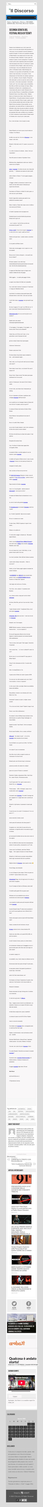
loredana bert (12, 1114)
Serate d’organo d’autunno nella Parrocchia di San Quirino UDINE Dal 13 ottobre (21, 1248)
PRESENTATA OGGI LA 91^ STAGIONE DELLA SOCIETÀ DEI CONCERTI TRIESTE (21, 1189)
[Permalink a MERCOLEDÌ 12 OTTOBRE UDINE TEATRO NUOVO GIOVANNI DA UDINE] (22, 1264)
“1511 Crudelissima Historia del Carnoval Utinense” (21, 1164)
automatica (21, 1108)
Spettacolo (15, 22)
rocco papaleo (20, 1116)
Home (9, 22)
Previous (9, 1323)
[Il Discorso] (21, 10)
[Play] (9, 1389)
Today (15, 1396)
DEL (14, 1111)
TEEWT (21, 1119)
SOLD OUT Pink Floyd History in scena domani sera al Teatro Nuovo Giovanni (21, 1208)
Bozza (29, 1108)
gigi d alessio (30, 1111)
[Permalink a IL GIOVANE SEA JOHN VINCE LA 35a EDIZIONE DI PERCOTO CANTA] (22, 1284)
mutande (10, 1116)
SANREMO (30, 1116)
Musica (22, 22)
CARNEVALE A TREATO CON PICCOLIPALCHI (21, 1159)
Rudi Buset (17, 36)
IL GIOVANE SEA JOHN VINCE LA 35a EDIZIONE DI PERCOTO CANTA (21, 1289)
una (27, 1119)
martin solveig (24, 1114)
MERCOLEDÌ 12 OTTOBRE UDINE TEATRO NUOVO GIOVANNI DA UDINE (21, 1268)
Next (33, 1323)
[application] (21, 1382)
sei (9, 1119)
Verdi (32, 1119)
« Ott (9, 1442)
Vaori (25, 1493)
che (9, 1111)
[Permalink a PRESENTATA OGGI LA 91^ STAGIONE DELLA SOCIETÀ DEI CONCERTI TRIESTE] (22, 1183)
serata (15, 1119)
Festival (20, 1111)
